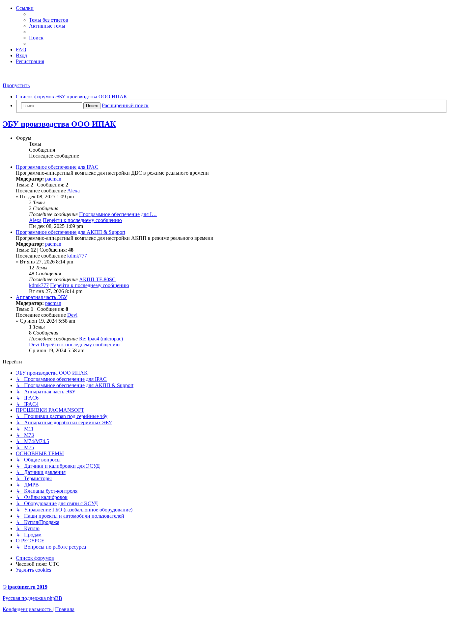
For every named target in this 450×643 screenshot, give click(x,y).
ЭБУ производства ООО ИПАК (59, 124)
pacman (53, 179)
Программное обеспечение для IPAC (57, 167)
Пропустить (16, 85)
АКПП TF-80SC (97, 279)
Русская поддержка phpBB (32, 598)
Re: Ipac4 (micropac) (101, 338)
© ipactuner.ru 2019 (25, 587)
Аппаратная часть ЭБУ (41, 297)
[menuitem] (48, 20)
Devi (72, 315)
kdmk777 (77, 256)
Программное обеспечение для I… (118, 214)
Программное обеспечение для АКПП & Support (70, 232)
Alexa (73, 190)
